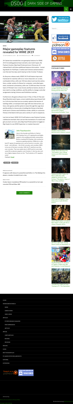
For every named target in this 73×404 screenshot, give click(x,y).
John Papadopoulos (24, 55)
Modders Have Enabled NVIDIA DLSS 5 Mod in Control (61, 131)
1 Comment (36, 55)
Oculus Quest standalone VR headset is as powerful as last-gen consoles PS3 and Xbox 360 (23, 182)
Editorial (5, 359)
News (4, 46)
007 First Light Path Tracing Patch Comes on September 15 (61, 243)
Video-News (8, 314)
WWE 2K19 (15, 162)
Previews (7, 342)
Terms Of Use (3, 399)
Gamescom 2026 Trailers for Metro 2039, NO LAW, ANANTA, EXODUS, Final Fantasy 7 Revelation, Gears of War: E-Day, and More (61, 177)
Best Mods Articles (8, 352)
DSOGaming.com (68, 401)
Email (12, 157)
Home (4, 300)
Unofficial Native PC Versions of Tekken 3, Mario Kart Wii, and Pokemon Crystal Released (61, 264)
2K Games (7, 162)
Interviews (6, 363)
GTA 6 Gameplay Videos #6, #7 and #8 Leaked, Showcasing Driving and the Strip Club (61, 88)
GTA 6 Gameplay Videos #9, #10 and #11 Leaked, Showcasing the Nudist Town (60, 110)
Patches (5, 345)
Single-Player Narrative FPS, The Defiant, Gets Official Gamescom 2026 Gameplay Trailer (60, 153)
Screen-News (9, 310)
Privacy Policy (16, 399)
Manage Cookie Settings (6, 403)
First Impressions (10, 324)
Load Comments (24, 192)
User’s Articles (9, 335)
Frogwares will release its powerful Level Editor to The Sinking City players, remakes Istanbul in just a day (24, 173)
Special (5, 331)
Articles (5, 317)
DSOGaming (6, 396)
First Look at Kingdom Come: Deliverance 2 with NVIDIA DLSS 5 (60, 200)
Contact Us (10, 399)
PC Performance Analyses (12, 321)
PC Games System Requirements (12, 356)
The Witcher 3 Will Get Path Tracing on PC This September (61, 285)
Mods (4, 349)
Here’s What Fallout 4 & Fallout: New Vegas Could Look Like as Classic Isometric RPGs (61, 222)
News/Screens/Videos (9, 303)
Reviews (7, 338)
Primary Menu (70, 9)
